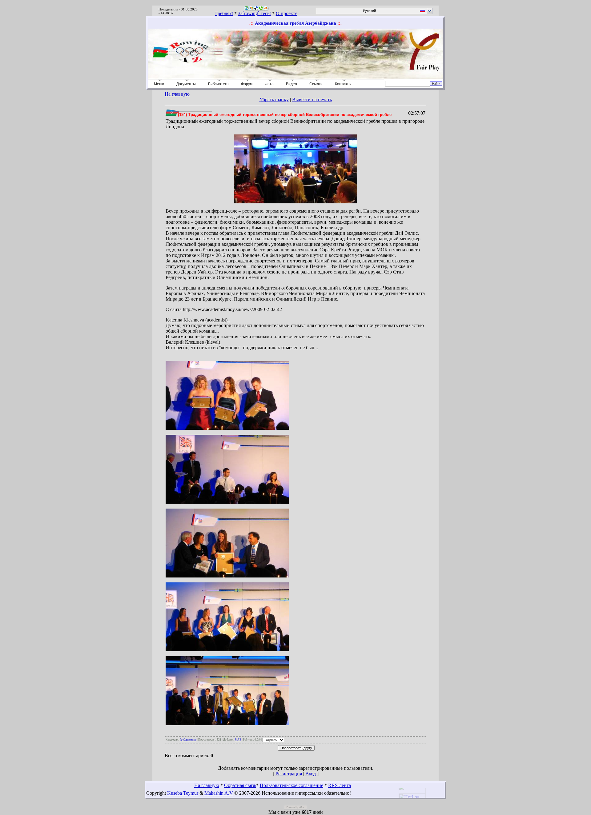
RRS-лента (339, 785)
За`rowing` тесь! (254, 13)
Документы (186, 84)
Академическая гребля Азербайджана (295, 23)
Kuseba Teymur (182, 793)
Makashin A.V (218, 793)
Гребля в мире (188, 739)
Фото (269, 84)
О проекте (286, 13)
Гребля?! (224, 13)
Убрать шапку (274, 99)
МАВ (238, 739)
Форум (246, 84)
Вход (310, 773)
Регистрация (288, 773)
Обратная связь (240, 785)
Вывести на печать (312, 99)
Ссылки (316, 84)
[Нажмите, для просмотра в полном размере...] (295, 201)
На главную (177, 94)
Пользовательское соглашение (291, 785)
